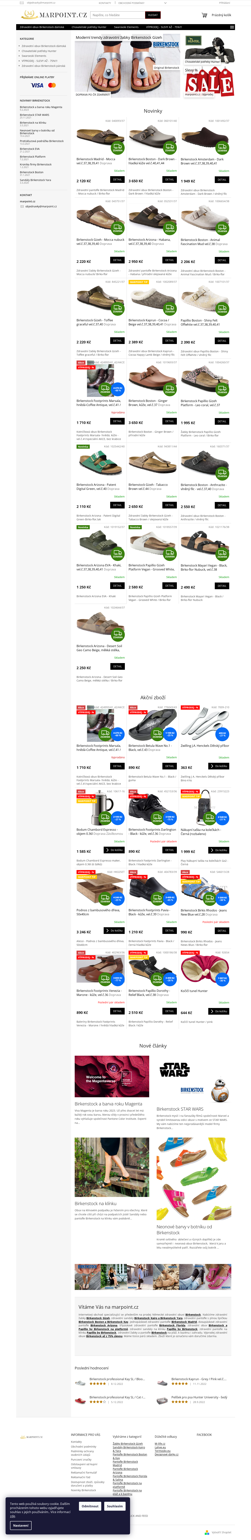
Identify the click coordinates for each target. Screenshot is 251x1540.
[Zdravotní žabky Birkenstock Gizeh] (88, 1277)
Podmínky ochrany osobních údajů (82, 1452)
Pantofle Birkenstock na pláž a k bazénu (127, 1492)
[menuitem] (42, 27)
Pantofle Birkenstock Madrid (125, 1463)
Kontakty (105, 3)
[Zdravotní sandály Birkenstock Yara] (166, 1277)
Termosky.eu (163, 1451)
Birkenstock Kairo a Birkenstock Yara (158, 1318)
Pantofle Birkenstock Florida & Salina (130, 1477)
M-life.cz (160, 1443)
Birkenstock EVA (30, 148)
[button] (82, 66)
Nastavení (20, 1525)
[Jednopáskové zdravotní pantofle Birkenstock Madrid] (140, 1277)
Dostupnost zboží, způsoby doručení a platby (87, 1483)
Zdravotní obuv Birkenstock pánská (43, 66)
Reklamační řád (80, 1477)
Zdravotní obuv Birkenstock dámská (44, 46)
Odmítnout (90, 1506)
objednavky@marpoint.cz (41, 206)
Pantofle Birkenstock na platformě (127, 1484)
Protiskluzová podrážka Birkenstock (42, 141)
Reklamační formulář (84, 1472)
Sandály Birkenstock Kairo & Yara (129, 1449)
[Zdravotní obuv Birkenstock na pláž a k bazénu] (218, 1277)
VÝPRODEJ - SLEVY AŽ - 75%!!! (39, 61)
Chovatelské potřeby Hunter (39, 51)
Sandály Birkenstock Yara (35, 180)
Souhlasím (115, 1506)
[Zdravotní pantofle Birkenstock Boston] (192, 1277)
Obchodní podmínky (131, 3)
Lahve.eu (160, 1447)
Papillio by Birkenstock (182, 1329)
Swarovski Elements (34, 56)
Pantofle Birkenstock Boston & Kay (130, 1456)
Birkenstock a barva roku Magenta (41, 107)
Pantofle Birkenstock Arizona (125, 1470)
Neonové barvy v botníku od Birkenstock (37, 132)
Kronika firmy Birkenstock (35, 164)
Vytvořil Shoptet (221, 1532)
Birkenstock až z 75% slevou (104, 1336)
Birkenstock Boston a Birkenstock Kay (103, 1322)
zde (12, 1516)
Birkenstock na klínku (33, 122)
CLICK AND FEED (138, 1516)
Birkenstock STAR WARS (34, 114)
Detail (117, 179)
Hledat (153, 15)
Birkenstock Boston (31, 172)
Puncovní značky (81, 1459)
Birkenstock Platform (33, 156)
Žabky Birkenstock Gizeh (128, 1443)
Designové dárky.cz (167, 1454)
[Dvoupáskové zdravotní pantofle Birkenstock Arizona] (114, 1277)
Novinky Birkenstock (83, 1490)
